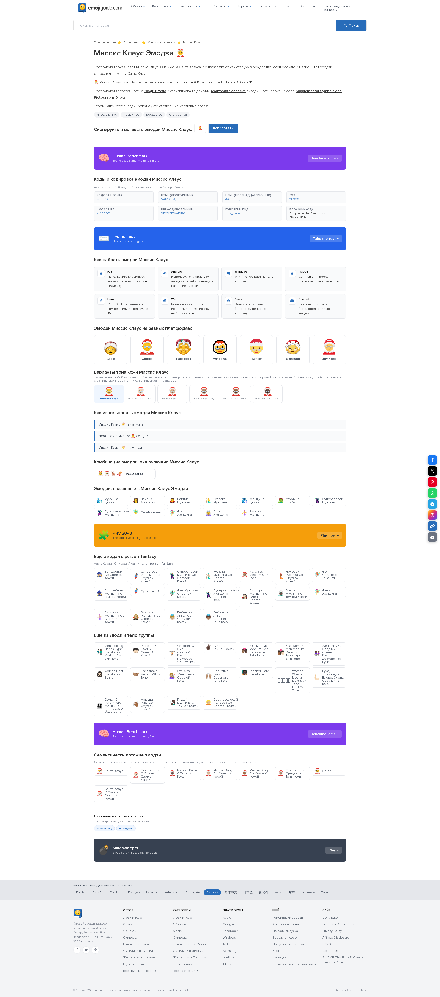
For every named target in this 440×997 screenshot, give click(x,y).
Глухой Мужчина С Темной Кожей (183, 703)
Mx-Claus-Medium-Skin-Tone (255, 575)
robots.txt (361, 990)
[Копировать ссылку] (432, 526)
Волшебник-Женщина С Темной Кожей (111, 593)
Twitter (227, 944)
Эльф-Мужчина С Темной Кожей (292, 593)
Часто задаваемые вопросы (338, 8)
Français (134, 892)
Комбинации (219, 6)
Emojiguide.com (105, 42)
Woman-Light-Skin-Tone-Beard (110, 674)
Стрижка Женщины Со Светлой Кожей (183, 676)
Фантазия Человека (162, 42)
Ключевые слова (285, 924)
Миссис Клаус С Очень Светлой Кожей (147, 775)
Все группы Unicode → (139, 971)
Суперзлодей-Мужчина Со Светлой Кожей (184, 576)
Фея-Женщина (180, 513)
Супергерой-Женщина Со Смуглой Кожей (147, 576)
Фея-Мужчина (147, 512)
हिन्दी (292, 892)
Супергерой (146, 591)
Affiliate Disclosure (335, 937)
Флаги (127, 924)
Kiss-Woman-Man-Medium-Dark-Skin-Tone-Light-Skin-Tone (291, 652)
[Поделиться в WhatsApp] (432, 493)
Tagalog (327, 892)
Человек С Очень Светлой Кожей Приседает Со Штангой (182, 654)
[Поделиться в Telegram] (432, 504)
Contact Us (330, 951)
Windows (229, 937)
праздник (126, 828)
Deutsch (116, 892)
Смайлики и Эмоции (188, 951)
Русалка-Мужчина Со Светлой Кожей (218, 576)
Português (193, 892)
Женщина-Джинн (253, 500)
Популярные (269, 6)
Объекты (130, 931)
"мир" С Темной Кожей (220, 647)
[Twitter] (86, 950)
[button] (124, 197)
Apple (227, 917)
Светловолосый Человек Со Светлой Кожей (221, 703)
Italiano (151, 892)
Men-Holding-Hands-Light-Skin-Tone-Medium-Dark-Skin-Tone (110, 652)
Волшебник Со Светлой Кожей (109, 575)
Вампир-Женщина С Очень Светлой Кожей (254, 596)
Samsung (229, 951)
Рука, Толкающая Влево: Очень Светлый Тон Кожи (329, 677)
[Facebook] (77, 950)
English (81, 892)
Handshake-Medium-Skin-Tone (146, 674)
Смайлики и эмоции (138, 951)
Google (228, 924)
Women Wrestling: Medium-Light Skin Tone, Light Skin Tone (292, 680)
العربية (278, 892)
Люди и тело (131, 42)
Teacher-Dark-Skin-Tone (256, 672)
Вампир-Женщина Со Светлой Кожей (147, 617)
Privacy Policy (332, 931)
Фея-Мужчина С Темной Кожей (183, 593)
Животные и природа (139, 957)
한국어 (263, 892)
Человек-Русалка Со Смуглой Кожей (290, 576)
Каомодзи (308, 6)
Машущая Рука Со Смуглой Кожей (144, 704)
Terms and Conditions (338, 924)
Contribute (330, 917)
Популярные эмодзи (288, 944)
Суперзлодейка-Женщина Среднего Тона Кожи (221, 595)
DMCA (327, 944)
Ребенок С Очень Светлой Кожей (145, 650)
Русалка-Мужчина (216, 500)
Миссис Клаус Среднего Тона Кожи (292, 773)
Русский (212, 892)
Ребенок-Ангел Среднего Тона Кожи (216, 617)
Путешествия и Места (189, 944)
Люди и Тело (182, 917)
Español (98, 892)
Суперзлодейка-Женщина (112, 513)
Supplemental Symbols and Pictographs (309, 215)
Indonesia (308, 892)
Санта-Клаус (109, 771)
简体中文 (230, 892)
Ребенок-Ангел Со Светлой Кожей (180, 617)
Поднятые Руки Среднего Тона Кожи (216, 676)
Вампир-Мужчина (180, 500)
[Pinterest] (95, 950)
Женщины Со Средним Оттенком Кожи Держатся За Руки (328, 654)
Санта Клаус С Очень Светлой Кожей (109, 793)
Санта (322, 771)
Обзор (138, 6)
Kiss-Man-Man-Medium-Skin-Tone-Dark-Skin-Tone (256, 650)
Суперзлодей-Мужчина (329, 500)
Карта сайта (343, 990)
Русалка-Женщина (253, 513)
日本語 (248, 892)
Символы (130, 937)
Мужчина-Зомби (289, 500)
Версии (244, 6)
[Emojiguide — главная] (77, 913)
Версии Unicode (284, 937)
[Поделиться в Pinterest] (432, 482)
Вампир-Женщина (144, 500)
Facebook (230, 931)
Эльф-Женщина (216, 513)
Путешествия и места (139, 944)
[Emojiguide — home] (100, 8)
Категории (161, 6)
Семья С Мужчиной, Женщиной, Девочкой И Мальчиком (109, 706)
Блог (289, 6)
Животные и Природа (189, 957)
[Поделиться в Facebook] (432, 460)
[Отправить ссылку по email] (432, 537)
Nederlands (171, 892)
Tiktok (227, 964)
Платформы (189, 6)
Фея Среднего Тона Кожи (325, 575)
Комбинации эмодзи (287, 917)
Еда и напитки (133, 964)
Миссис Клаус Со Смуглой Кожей (256, 773)
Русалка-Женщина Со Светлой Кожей (110, 617)
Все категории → (185, 971)
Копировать (223, 128)
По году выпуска (285, 931)
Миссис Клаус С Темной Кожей (183, 773)
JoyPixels (229, 957)
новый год (131, 114)
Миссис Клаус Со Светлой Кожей (219, 773)
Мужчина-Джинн (107, 500)
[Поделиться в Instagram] (432, 515)
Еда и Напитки (183, 964)
